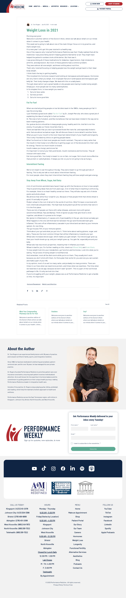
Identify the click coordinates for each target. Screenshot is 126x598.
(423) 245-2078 (22, 508)
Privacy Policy (58, 585)
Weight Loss (77, 540)
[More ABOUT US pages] (40, 6)
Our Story (78, 524)
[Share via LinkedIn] (37, 291)
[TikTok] (44, 468)
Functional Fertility (78, 548)
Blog (78, 560)
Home (77, 508)
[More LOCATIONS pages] (78, 6)
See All (107, 304)
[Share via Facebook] (27, 291)
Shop (77, 516)
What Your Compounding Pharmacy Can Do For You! (28, 312)
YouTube (108, 508)
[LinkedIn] (72, 468)
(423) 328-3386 (23, 512)
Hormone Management (34, 284)
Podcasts (78, 564)
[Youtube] (34, 468)
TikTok (108, 512)
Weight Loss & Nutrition (49, 284)
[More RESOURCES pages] (68, 6)
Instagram (108, 516)
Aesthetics (77, 556)
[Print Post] (47, 291)
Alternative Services (77, 552)
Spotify (108, 528)
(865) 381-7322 (24, 528)
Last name (94, 425)
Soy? (85, 311)
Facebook (108, 520)
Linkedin (108, 524)
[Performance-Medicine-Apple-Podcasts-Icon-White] (91, 468)
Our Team (78, 528)
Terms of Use (68, 585)
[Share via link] (42, 291)
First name (74, 425)
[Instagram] (53, 468)
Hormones (77, 536)
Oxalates (54, 311)
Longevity (77, 544)
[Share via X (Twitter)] (32, 291)
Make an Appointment (77, 512)
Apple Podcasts (108, 532)
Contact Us (77, 568)
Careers (77, 532)
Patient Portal (77, 520)
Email (73, 434)
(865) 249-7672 (24, 524)
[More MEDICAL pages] (49, 6)
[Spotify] (82, 468)
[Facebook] (63, 468)
